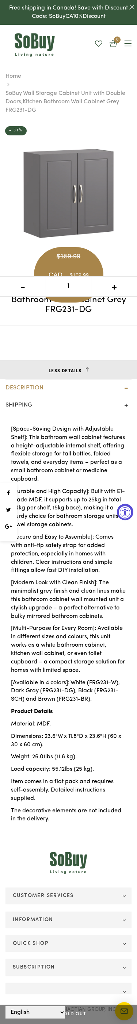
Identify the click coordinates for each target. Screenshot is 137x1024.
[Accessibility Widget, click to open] (125, 512)
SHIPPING (18, 405)
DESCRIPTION (24, 388)
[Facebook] (8, 493)
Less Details (65, 371)
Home (13, 76)
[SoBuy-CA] (68, 863)
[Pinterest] (8, 537)
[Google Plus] (8, 527)
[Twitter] (8, 510)
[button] (113, 44)
